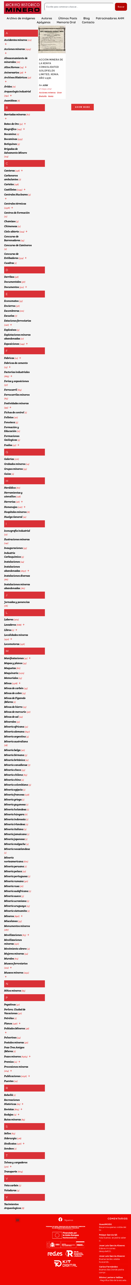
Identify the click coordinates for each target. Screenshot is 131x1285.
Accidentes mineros (15, 40)
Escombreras (11, 310)
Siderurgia (10, 1138)
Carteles (9, 184)
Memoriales (11, 678)
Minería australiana (16, 741)
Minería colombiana (16, 784)
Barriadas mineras (15, 114)
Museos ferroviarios (15, 963)
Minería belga (12, 750)
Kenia (50, 96)
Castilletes (10, 189)
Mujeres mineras (14, 953)
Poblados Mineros (14, 1028)
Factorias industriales (17, 372)
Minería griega (13, 799)
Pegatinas (10, 1004)
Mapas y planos (13, 663)
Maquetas (10, 668)
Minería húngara (14, 814)
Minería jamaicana (15, 834)
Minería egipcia (13, 789)
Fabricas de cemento (16, 363)
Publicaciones (12, 1076)
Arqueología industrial (17, 91)
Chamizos (9, 221)
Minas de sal (11, 716)
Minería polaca (13, 871)
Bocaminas (10, 139)
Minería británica (14, 760)
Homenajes (10, 507)
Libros (7, 630)
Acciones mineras (14, 49)
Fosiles (8, 445)
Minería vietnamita (15, 911)
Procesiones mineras (16, 1066)
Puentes (8, 1081)
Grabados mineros (14, 464)
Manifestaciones (14, 658)
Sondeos (9, 1148)
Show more (82, 107)
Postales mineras (14, 1042)
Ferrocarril (10, 389)
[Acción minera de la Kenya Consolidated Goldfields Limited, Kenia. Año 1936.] (52, 39)
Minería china (12, 779)
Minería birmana (14, 755)
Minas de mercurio (15, 711)
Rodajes (8, 1114)
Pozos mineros (12, 1056)
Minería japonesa (14, 839)
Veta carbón (11, 1185)
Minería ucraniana (15, 901)
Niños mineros (12, 990)
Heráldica (10, 487)
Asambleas (10, 100)
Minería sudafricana (16, 891)
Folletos (8, 417)
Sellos (7, 1133)
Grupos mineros (13, 469)
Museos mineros (13, 972)
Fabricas (9, 358)
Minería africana (14, 726)
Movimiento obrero (15, 948)
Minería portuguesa (15, 876)
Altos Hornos (11, 67)
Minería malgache (15, 844)
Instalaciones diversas (17, 575)
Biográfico (10, 129)
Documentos (11, 287)
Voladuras (10, 1190)
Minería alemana (14, 731)
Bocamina (10, 134)
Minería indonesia (15, 819)
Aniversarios (11, 72)
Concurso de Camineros (18, 245)
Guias (7, 473)
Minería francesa (14, 794)
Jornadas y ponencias (17, 602)
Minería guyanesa (15, 804)
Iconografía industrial (17, 530)
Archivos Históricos (15, 77)
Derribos (9, 277)
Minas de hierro (13, 707)
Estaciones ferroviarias (17, 320)
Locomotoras (11, 644)
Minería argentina (15, 736)
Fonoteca (9, 422)
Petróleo (9, 1018)
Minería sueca (12, 896)
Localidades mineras (16, 635)
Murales (9, 958)
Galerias (9, 459)
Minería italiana (13, 829)
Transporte (10, 1171)
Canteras (9, 170)
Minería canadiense (15, 765)
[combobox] (79, 7)
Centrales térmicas (15, 203)
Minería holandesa (15, 809)
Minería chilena (13, 774)
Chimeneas (10, 226)
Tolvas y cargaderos (15, 1162)
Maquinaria (11, 673)
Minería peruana (14, 866)
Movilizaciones (13, 935)
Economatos (11, 301)
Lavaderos (10, 624)
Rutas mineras (12, 1119)
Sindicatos (10, 1143)
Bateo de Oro (11, 124)
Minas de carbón (13, 688)
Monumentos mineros (17, 926)
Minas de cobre (13, 693)
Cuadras (9, 263)
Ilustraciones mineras (17, 539)
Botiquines (10, 144)
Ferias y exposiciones (16, 381)
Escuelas (9, 315)
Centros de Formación (17, 212)
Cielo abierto (11, 231)
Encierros (9, 306)
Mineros (9, 916)
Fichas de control (14, 412)
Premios (9, 1061)
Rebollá (8, 1095)
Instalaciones (12, 561)
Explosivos (10, 329)
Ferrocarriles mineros (17, 394)
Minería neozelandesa (17, 849)
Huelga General (13, 517)
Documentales (12, 281)
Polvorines (10, 1037)
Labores (8, 619)
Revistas (9, 1109)
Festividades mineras (16, 403)
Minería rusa (11, 886)
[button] (17, 1220)
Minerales (10, 721)
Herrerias (9, 501)
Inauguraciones (13, 548)
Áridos (8, 86)
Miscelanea (11, 921)
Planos (8, 1023)
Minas (8, 683)
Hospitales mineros (15, 512)
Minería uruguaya (15, 906)
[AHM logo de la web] (22, 7)
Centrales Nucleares (16, 194)
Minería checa (12, 770)
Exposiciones (11, 343)
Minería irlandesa (14, 824)
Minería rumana (13, 881)
